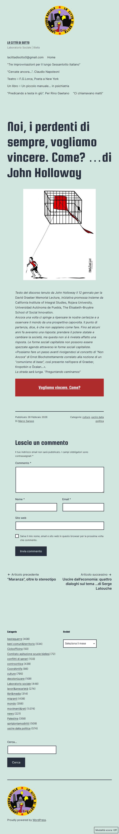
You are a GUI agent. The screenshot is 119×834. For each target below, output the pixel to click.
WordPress (39, 819)
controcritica (15, 663)
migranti (12, 698)
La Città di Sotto (18, 43)
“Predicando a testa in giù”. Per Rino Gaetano (38, 93)
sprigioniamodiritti (18, 723)
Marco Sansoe (26, 421)
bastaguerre (14, 638)
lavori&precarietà (17, 688)
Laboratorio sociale (19, 683)
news (10, 713)
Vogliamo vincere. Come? (59, 387)
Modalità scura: (104, 830)
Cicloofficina (15, 648)
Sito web (20, 517)
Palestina (12, 718)
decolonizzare (16, 678)
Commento (23, 463)
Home (51, 57)
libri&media (14, 693)
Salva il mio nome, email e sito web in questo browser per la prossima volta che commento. (61, 538)
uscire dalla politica (18, 728)
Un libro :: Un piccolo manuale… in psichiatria (38, 86)
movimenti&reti (16, 708)
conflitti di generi (17, 658)
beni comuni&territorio (21, 643)
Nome (20, 499)
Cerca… (12, 741)
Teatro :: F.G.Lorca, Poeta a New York (33, 79)
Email (66, 499)
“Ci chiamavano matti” (88, 93)
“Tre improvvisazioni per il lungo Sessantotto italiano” (43, 64)
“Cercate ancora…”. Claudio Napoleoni (33, 71)
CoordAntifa (14, 668)
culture (86, 417)
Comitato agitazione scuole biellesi (28, 653)
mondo (11, 703)
